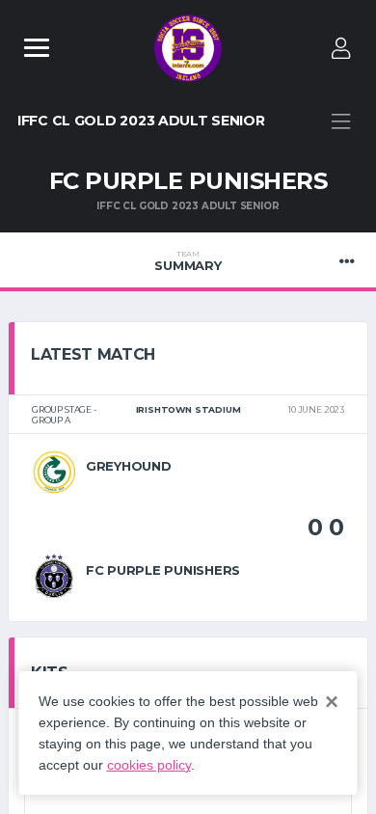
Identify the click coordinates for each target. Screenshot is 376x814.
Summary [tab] (187, 261)
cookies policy (149, 765)
